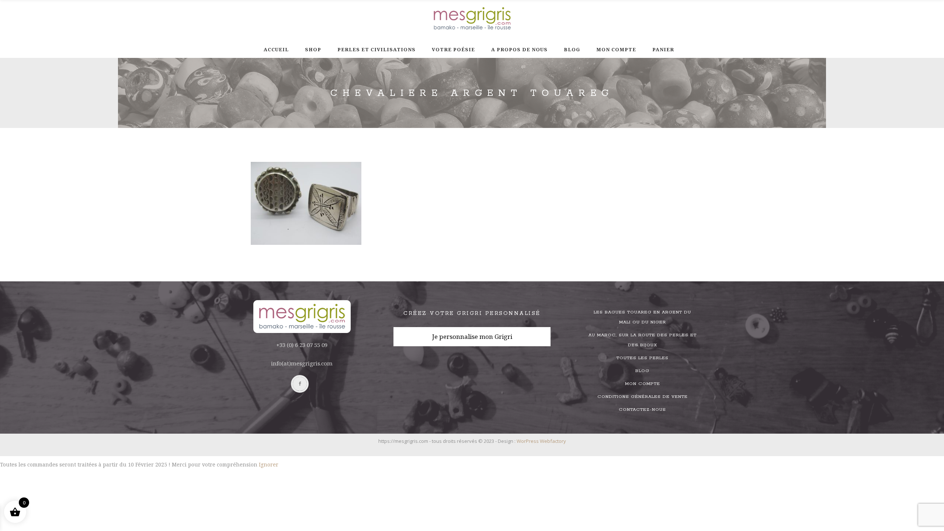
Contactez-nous (642, 409)
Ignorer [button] (268, 464)
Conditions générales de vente (642, 396)
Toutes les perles (643, 358)
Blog (642, 371)
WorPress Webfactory (541, 441)
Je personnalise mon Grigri (472, 336)
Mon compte (642, 383)
